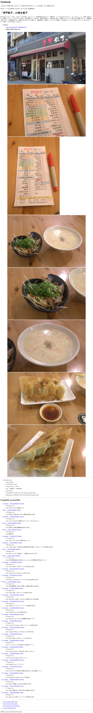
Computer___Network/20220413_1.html (13, 686)
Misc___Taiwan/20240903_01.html (12, 581)
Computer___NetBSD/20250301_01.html (13, 516)
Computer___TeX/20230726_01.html (12, 575)
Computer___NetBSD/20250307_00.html (13, 640)
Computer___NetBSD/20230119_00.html (13, 601)
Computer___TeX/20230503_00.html (12, 666)
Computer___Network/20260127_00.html (13, 503)
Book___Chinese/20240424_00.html (12, 529)
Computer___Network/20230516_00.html (13, 595)
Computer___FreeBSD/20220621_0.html (13, 608)
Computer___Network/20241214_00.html (13, 568)
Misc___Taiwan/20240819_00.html (12, 523)
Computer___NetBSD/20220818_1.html (13, 653)
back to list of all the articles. (10, 703)
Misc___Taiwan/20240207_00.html (12, 510)
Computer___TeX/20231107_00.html (12, 536)
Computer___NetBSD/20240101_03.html (13, 679)
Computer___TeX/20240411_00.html (12, 562)
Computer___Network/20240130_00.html (13, 627)
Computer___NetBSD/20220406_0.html (13, 692)
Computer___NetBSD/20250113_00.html (13, 614)
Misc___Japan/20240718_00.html (11, 555)
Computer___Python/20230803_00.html (13, 588)
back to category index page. (10, 701)
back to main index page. (9, 708)
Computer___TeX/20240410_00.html (12, 634)
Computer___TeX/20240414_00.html (12, 621)
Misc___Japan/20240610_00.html (11, 549)
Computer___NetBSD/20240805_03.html (13, 660)
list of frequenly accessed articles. (11, 706)
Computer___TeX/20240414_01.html (12, 542)
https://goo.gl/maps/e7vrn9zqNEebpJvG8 (16, 27)
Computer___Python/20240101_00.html (13, 673)
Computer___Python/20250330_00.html (13, 647)
